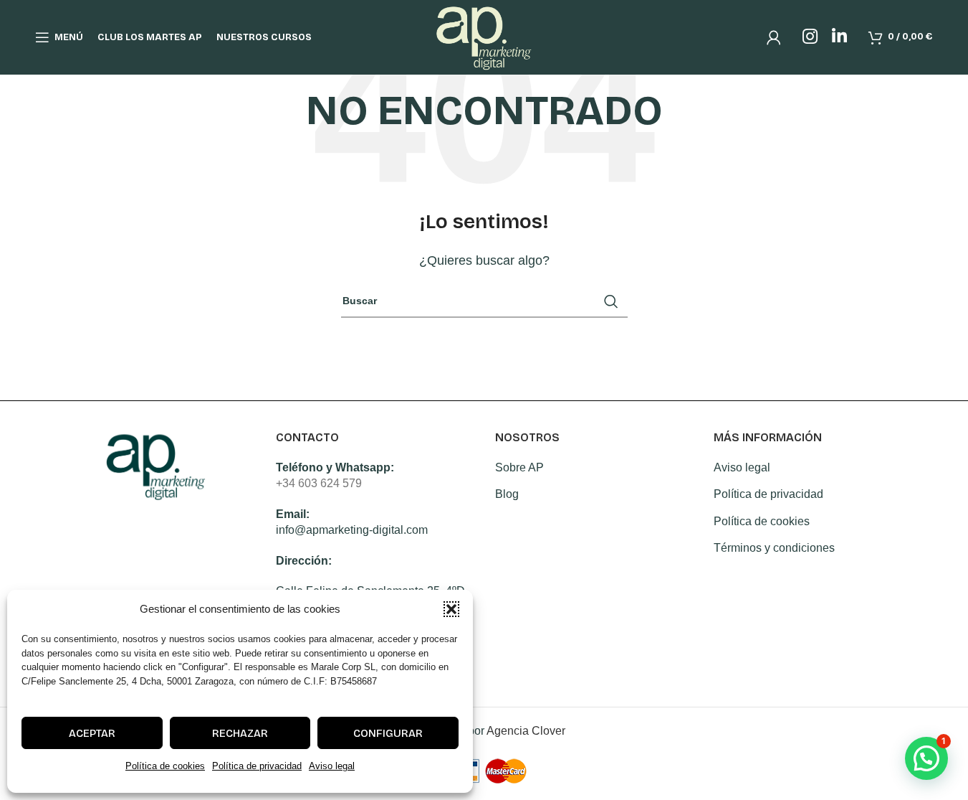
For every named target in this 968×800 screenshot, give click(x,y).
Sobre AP (519, 467)
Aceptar (92, 733)
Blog (507, 494)
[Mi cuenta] (773, 37)
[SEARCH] (611, 301)
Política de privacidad (257, 766)
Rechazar (240, 733)
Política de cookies (165, 766)
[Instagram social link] (810, 37)
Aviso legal (332, 766)
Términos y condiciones (774, 548)
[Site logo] (484, 36)
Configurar (388, 733)
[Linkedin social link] (839, 37)
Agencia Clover (526, 731)
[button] (451, 609)
